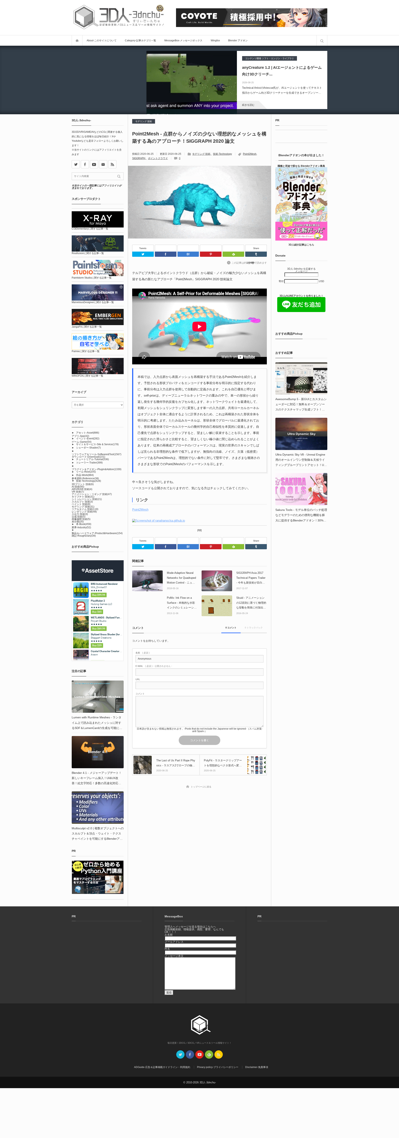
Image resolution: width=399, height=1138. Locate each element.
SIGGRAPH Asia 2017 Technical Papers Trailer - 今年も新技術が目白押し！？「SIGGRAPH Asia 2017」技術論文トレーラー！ (250, 578)
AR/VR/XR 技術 (82, 489)
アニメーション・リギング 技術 (92, 494)
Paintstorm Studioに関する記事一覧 (92, 277)
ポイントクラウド (158, 158)
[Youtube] (94, 164)
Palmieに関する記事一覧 (86, 351)
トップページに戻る (201, 786)
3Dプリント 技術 (83, 484)
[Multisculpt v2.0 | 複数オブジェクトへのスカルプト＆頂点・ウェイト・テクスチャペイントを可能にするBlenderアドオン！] (98, 807)
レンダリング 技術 (84, 511)
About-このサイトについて (102, 40)
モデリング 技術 (143, 121)
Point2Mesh (249, 153)
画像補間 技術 (81, 519)
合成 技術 (78, 516)
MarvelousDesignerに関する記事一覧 (93, 302)
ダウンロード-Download (88, 457)
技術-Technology (222, 153)
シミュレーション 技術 (87, 499)
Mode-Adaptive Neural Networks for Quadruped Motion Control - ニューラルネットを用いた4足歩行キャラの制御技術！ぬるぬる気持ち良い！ (182, 578)
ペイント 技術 (81, 504)
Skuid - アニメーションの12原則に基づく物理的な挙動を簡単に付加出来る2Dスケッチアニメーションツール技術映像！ (251, 603)
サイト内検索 (321, 40)
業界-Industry (81, 527)
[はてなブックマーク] (188, 248)
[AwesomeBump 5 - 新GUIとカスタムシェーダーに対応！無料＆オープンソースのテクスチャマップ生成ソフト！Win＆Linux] (301, 378)
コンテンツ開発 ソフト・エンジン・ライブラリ (269, 58)
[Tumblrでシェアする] (256, 254)
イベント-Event (87, 438)
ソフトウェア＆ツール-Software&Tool (96, 454)
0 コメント (230, 627)
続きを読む (248, 104)
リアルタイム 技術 (85, 509)
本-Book (83, 524)
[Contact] (103, 164)
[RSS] (112, 164)
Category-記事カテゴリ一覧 (140, 40)
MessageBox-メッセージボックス (183, 40)
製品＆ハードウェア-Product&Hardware (97, 533)
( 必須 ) (142, 653)
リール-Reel (86, 472)
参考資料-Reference (85, 478)
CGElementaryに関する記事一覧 (90, 228)
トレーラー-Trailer (89, 462)
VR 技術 (78, 491)
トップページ (77, 40)
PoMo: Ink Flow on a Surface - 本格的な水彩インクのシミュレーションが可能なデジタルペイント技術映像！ (182, 603)
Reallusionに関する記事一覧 (88, 253)
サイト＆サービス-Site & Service (97, 444)
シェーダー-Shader (88, 447)
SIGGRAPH (138, 158)
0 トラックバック (254, 627)
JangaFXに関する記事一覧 (87, 326)
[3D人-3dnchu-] (118, 17)
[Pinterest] (211, 248)
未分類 (78, 521)
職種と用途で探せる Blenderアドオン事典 (301, 166)
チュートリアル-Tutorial (92, 459)
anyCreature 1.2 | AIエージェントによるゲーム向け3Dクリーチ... (282, 70)
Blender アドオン (238, 40)
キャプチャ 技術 (83, 496)
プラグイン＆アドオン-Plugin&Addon (96, 469)
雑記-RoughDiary (84, 536)
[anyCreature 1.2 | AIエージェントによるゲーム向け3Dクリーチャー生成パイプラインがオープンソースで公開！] (192, 80)
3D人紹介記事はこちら (301, 244)
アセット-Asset (87, 432)
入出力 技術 (80, 514)
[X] (76, 164)
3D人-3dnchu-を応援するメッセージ (301, 270)
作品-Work (85, 475)
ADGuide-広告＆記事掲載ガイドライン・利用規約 (162, 1067)
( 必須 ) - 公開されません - (153, 666)
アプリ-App (80, 436)
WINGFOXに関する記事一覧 (87, 375)
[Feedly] (233, 248)
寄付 (281, 281)
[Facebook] (165, 248)
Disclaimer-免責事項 (256, 1067)
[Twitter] (143, 254)
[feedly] (209, 1054)
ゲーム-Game (81, 442)
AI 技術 (78, 486)
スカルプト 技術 (82, 501)
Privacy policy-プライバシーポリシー (217, 1067)
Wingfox (215, 40)
